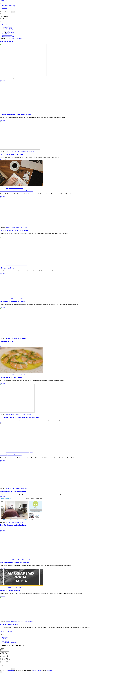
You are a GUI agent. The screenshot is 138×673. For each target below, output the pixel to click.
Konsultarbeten (5, 24)
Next (11, 631)
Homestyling (7, 31)
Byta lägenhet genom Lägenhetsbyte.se (13, 525)
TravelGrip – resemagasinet (8, 36)
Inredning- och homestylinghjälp (9, 6)
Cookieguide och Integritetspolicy (9, 642)
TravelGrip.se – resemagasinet (9, 5)
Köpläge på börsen (6, 42)
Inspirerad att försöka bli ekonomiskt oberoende (16, 191)
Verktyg (20, 38)
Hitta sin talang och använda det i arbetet (14, 563)
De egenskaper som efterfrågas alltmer (13, 491)
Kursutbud (4, 8)
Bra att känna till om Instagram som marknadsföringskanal (20, 417)
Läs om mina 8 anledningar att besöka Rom (14, 230)
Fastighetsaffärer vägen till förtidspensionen (15, 115)
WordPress (49, 670)
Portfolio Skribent (10, 30)
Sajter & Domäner (6, 33)
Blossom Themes (37, 670)
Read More (2, 80)
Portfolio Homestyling (11, 32)
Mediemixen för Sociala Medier (10, 591)
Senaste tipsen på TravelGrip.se (11, 378)
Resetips (25, 227)
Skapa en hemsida (8, 27)
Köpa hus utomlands (7, 268)
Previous (2, 631)
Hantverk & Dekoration (7, 35)
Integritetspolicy (6, 641)
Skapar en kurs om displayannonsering (13, 302)
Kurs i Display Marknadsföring (10, 26)
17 (8, 631)
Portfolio (4, 638)
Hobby (23, 112)
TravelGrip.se (5, 637)
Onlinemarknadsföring (25, 151)
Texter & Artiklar (8, 28)
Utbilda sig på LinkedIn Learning (11, 455)
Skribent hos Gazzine (7, 341)
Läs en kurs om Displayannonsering (12, 154)
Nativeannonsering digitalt (9, 625)
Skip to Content (3, 0)
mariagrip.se (4, 16)
